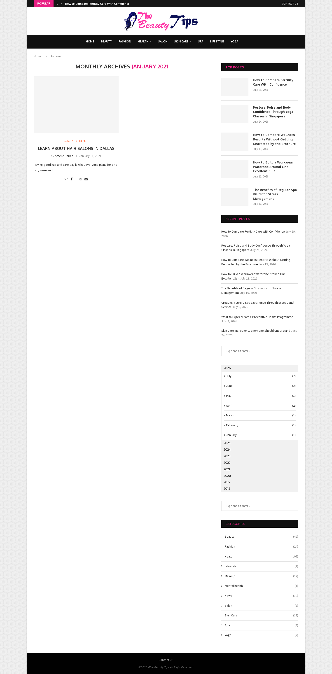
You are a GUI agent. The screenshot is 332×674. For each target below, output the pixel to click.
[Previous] (57, 3)
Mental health (261, 586)
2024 (227, 449)
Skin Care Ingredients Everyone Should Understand (255, 331)
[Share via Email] (86, 179)
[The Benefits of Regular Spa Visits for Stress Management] (234, 197)
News (261, 596)
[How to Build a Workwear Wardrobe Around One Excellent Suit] (234, 169)
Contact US (290, 3)
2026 (227, 368)
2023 (227, 456)
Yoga (234, 41)
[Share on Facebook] (71, 179)
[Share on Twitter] (76, 179)
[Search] (247, 41)
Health (143, 41)
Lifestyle (217, 41)
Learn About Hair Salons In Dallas (76, 148)
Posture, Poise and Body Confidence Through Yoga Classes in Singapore (273, 111)
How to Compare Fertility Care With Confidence (97, 3)
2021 (227, 469)
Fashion (125, 41)
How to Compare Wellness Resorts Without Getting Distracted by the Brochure (274, 139)
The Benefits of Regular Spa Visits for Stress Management (275, 194)
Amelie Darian (64, 156)
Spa (200, 41)
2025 (227, 443)
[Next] (61, 3)
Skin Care (181, 41)
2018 (227, 488)
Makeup (261, 576)
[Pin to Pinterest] (80, 179)
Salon (162, 41)
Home (90, 41)
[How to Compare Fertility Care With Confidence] (234, 87)
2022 (227, 462)
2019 (227, 482)
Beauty (106, 41)
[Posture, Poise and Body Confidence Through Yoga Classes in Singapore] (234, 114)
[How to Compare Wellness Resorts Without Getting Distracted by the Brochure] (234, 142)
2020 (227, 476)
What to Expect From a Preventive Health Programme (257, 317)
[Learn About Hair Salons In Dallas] (76, 104)
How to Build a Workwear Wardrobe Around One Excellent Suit (273, 166)
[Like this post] (66, 179)
